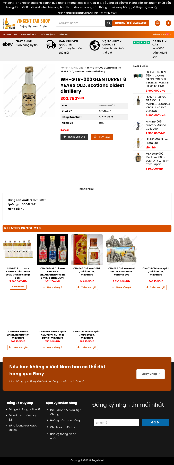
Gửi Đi (155, 422)
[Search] (108, 23)
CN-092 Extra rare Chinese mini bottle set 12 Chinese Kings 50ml (18, 273)
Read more (18, 287)
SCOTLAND (105, 111)
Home (64, 68)
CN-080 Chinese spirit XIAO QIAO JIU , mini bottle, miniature (52, 334)
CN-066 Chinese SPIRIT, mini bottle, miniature (18, 334)
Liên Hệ (63, 34)
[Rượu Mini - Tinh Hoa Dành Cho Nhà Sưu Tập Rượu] (27, 23)
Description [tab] (87, 189)
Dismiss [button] (164, 7)
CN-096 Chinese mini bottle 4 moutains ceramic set (121, 271)
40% (101, 123)
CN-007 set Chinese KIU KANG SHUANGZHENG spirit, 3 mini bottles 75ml (53, 273)
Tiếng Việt (159, 34)
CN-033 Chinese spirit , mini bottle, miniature (156, 271)
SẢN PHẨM (27, 34)
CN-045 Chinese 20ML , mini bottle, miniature (86, 271)
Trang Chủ (10, 34)
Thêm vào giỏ (76, 137)
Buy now (104, 137)
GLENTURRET (106, 117)
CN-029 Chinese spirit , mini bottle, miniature (86, 334)
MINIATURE (77, 68)
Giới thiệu (46, 34)
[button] (157, 23)
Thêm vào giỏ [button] (54, 288)
